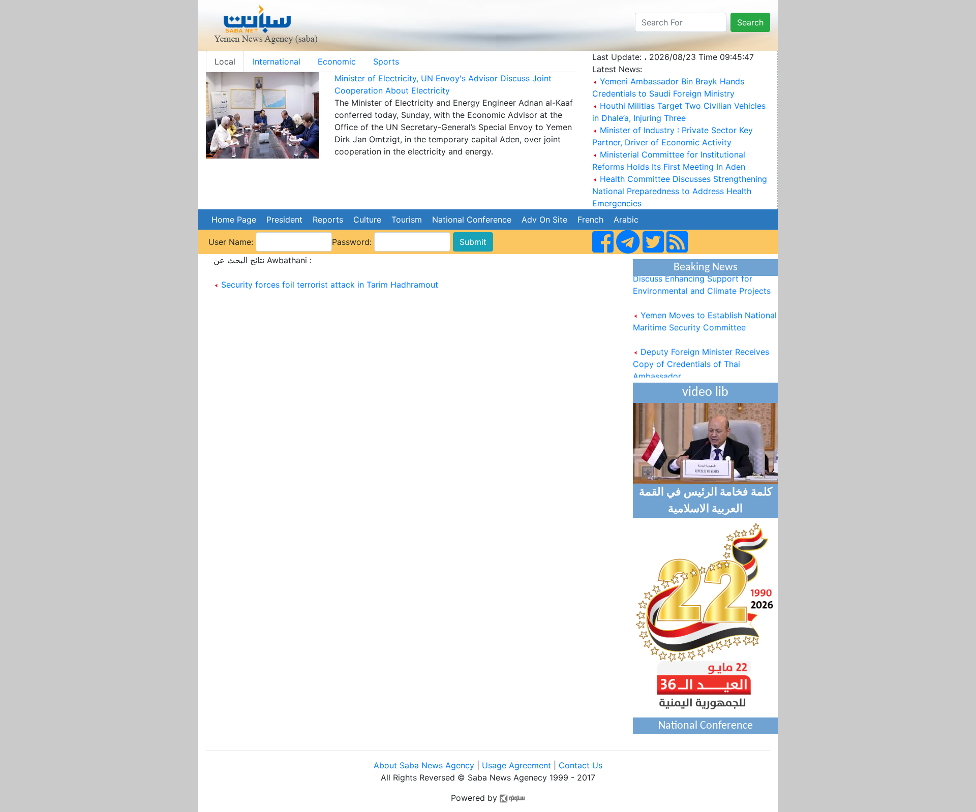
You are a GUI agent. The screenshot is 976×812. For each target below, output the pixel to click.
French (590, 219)
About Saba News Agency (425, 765)
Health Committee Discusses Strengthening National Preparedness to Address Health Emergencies (679, 191)
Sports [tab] (386, 61)
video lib (705, 392)
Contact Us (580, 765)
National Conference (471, 219)
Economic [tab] (337, 61)
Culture (367, 219)
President (284, 219)
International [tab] (276, 61)
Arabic (626, 219)
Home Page (233, 219)
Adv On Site (544, 219)
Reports (328, 219)
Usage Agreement (516, 765)
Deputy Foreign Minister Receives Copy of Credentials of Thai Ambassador (701, 358)
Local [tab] (225, 61)
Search (750, 22)
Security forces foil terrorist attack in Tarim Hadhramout (329, 284)
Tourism (406, 219)
